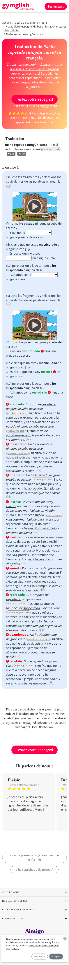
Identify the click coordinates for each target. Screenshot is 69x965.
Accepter (56, 956)
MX (23, 153)
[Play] (34, 206)
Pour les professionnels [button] (18, 909)
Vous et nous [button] (10, 892)
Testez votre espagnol (34, 99)
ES (13, 153)
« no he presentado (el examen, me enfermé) (34, 857)
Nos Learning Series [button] (14, 900)
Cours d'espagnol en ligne (31, 22)
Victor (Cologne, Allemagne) (25, 785)
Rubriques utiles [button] (13, 918)
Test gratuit (56, 6)
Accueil (6, 22)
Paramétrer (40, 956)
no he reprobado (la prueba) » (34, 870)
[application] (35, 206)
